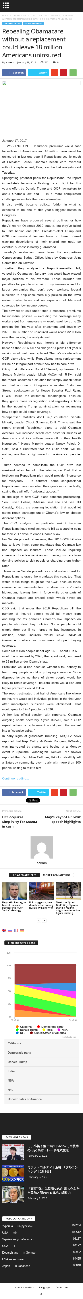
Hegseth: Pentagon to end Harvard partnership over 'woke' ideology (14, 906)
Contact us (62, 1287)
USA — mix (9, 1232)
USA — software (12, 1259)
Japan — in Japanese (16, 1266)
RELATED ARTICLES (24, 875)
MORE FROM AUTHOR (57, 875)
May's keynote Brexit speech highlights (63, 819)
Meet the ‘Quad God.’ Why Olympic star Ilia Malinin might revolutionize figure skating (68, 908)
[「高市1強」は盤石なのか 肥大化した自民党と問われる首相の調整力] (13, 1194)
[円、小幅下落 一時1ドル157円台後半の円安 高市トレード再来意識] (13, 1152)
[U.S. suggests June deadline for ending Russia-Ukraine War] (41, 891)
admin (10, 62)
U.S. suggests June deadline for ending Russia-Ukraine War (41, 905)
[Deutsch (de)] (22, 930)
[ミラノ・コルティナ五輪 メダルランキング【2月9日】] (13, 1173)
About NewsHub (24, 1287)
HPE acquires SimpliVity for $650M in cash (19, 821)
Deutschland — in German (19, 1252)
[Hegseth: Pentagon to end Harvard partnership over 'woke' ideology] (14, 891)
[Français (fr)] (16, 930)
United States (12, 23)
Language (44, 1287)
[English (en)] (4, 930)
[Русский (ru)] (10, 930)
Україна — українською (17, 1239)
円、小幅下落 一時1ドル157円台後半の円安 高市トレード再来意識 (53, 1148)
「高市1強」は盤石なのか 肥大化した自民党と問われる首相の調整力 (53, 1190)
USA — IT (8, 1246)
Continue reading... (15, 778)
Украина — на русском (17, 1226)
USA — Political (34, 23)
